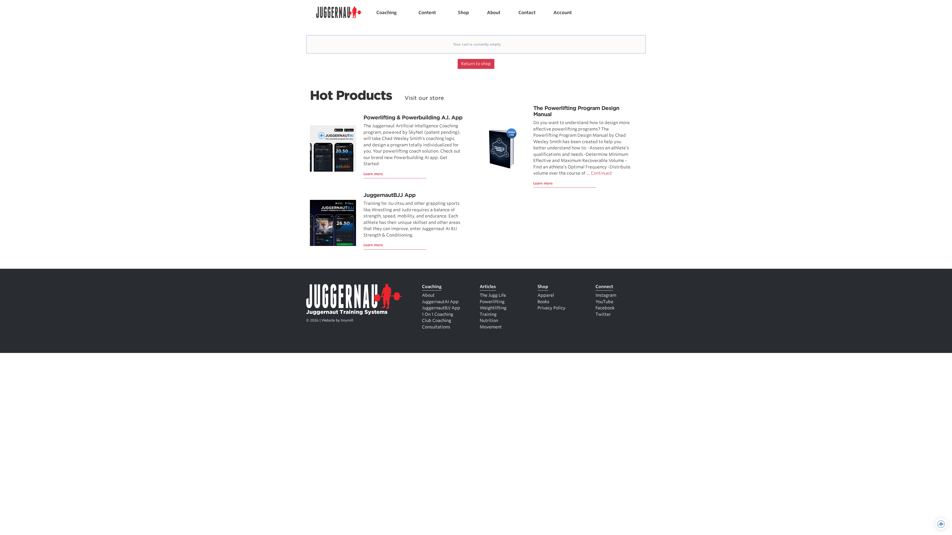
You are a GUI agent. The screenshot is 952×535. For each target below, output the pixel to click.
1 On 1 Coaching (437, 314)
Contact (527, 12)
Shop (463, 12)
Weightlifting (493, 307)
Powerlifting (492, 301)
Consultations (436, 326)
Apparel (545, 295)
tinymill (347, 320)
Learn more (373, 174)
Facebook (605, 307)
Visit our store (424, 98)
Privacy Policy (551, 307)
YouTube (604, 301)
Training (488, 314)
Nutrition (489, 320)
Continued (601, 173)
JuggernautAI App (440, 301)
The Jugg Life (493, 295)
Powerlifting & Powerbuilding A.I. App (412, 117)
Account (562, 12)
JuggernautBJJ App (389, 195)
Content (427, 12)
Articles (488, 286)
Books (543, 301)
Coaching (386, 12)
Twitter (603, 314)
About (493, 12)
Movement (491, 326)
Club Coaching (436, 320)
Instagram (605, 295)
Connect (604, 286)
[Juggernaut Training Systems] (339, 12)
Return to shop (476, 63)
